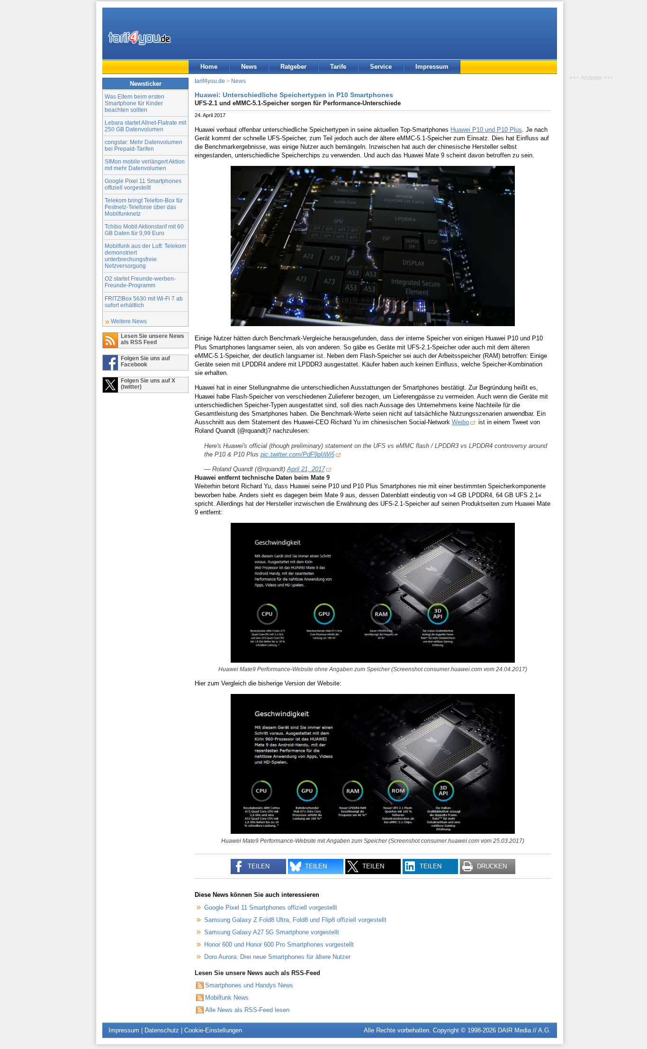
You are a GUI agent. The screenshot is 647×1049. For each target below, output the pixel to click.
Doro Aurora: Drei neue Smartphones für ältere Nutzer (277, 956)
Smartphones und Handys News (249, 985)
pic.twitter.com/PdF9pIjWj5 (297, 454)
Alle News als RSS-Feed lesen (247, 1009)
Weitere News (129, 321)
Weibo (460, 422)
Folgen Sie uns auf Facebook (145, 361)
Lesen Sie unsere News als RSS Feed (152, 339)
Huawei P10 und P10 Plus (486, 129)
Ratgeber (293, 66)
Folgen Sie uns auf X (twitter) (148, 383)
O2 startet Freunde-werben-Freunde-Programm (140, 281)
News (249, 66)
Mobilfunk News (227, 997)
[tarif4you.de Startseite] (139, 38)
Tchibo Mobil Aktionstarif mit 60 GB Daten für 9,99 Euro (144, 229)
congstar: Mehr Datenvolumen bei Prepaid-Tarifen (143, 145)
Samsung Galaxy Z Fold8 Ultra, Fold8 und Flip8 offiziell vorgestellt (295, 919)
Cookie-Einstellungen (213, 1030)
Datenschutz (161, 1030)
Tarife (338, 66)
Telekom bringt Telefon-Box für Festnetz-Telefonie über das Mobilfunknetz (144, 207)
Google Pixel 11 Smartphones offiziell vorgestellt (143, 184)
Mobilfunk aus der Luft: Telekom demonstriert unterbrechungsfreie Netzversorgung (145, 256)
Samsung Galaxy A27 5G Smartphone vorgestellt (271, 932)
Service (381, 66)
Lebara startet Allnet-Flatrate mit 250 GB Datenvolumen (145, 125)
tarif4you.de (210, 81)
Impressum (432, 66)
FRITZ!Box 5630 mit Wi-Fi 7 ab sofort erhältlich (144, 301)
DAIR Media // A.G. (524, 1030)
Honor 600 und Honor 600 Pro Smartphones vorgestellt (279, 944)
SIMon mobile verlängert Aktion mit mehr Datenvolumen (145, 164)
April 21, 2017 (306, 469)
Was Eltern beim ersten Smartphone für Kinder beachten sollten (134, 103)
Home (208, 66)
